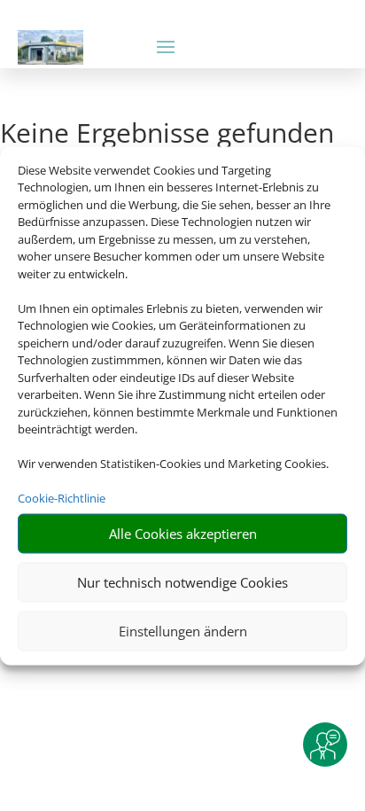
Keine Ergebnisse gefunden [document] (167, 135)
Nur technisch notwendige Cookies (182, 582)
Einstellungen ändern (183, 631)
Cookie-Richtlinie (61, 498)
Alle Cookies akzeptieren (183, 533)
